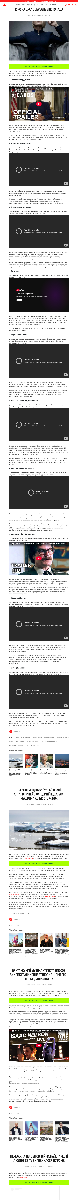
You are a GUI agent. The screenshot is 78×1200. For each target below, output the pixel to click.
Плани (54, 5)
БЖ (29, 15)
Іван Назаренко (29, 804)
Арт (46, 5)
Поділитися (16, 732)
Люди (28, 5)
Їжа (50, 5)
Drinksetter (25, 1)
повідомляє (24, 1177)
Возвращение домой (63, 737)
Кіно (38, 5)
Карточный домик (49, 737)
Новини (18, 5)
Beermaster (35, 1)
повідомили (29, 858)
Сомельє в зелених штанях (48, 1)
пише (47, 995)
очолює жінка (14, 894)
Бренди (33, 5)
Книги (42, 5)
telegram (50, 66)
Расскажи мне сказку (32, 741)
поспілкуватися (49, 896)
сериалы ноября (25, 737)
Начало (11, 741)
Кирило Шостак (30, 1166)
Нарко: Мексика (20, 741)
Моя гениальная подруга (16, 745)
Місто (23, 5)
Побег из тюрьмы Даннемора (49, 741)
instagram (38, 66)
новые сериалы (37, 737)
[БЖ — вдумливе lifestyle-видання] (5, 5)
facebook (44, 66)
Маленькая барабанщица (32, 745)
